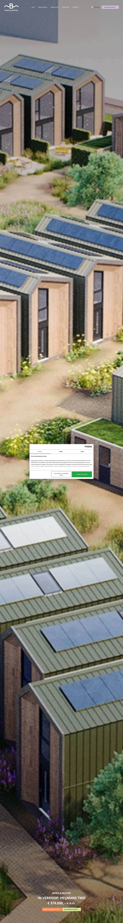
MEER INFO (75, 7)
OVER (33, 7)
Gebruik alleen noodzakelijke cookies (61, 474)
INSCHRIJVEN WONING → (110, 7)
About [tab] (82, 451)
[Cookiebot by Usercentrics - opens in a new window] (86, 447)
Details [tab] (61, 451)
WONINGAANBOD (42, 7)
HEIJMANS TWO (55, 7)
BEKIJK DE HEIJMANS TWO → (52, 909)
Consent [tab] (40, 451)
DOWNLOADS (65, 7)
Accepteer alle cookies (81, 474)
